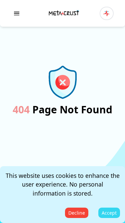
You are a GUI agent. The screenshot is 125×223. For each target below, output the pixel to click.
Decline (76, 213)
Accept (109, 213)
